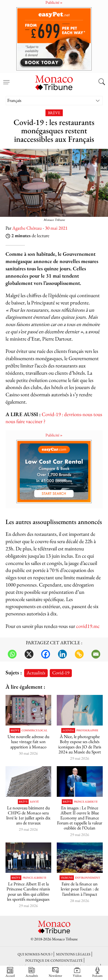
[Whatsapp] (12, 654)
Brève (54, 112)
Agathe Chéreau (27, 228)
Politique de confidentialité (54, 960)
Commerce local (34, 730)
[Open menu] (6, 79)
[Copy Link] (79, 654)
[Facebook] (45, 654)
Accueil (10, 975)
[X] (29, 654)
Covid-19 (60, 673)
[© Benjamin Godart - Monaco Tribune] (28, 781)
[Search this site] (101, 82)
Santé (34, 801)
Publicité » (54, 435)
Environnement (87, 877)
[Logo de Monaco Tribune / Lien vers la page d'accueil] (54, 82)
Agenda (68, 730)
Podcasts (97, 975)
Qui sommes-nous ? (35, 954)
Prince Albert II (85, 801)
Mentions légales (73, 954)
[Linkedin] (62, 654)
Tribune (67, 877)
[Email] (95, 654)
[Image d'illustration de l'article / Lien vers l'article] (28, 710)
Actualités (36, 673)
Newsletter (55, 975)
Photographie (87, 730)
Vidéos (77, 975)
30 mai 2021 (56, 228)
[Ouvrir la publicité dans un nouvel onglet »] (54, 38)
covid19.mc (88, 626)
